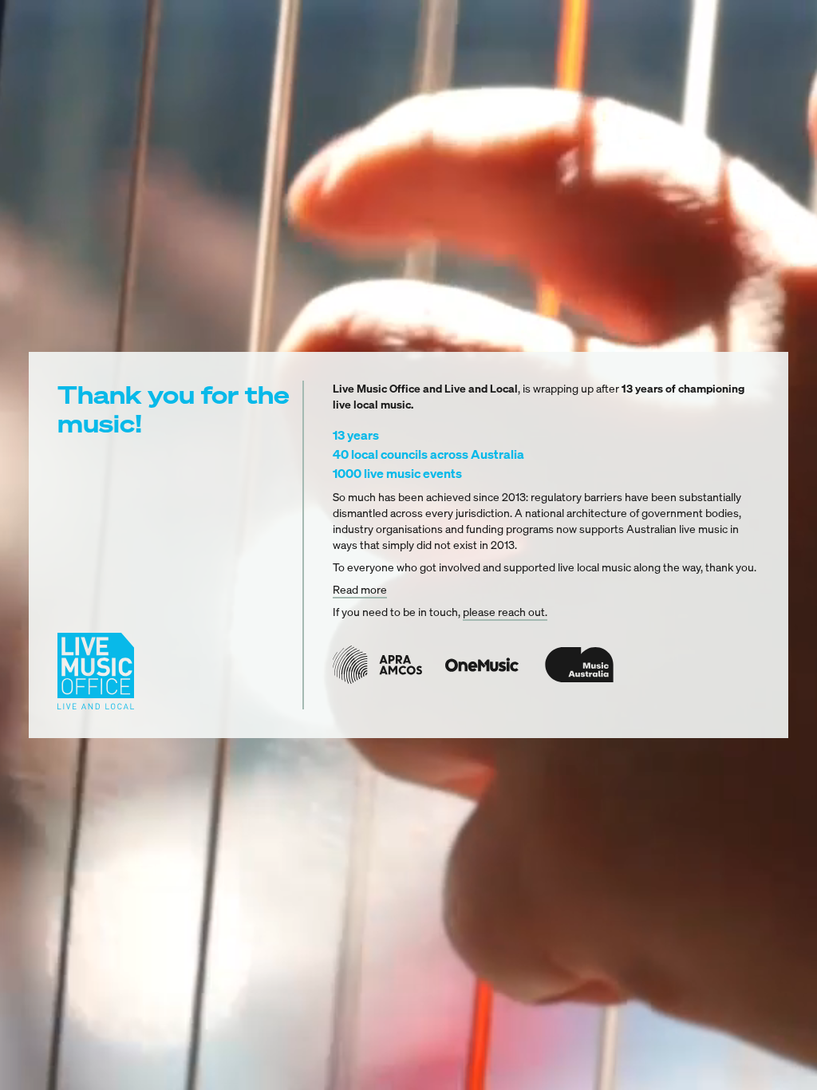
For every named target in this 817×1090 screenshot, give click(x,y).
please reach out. (505, 611)
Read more (360, 589)
